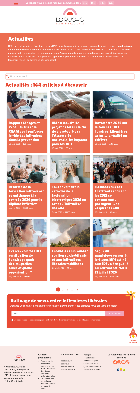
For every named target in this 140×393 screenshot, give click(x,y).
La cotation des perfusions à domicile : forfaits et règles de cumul (48, 384)
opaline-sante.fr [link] (67, 367)
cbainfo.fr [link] (65, 364)
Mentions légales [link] (91, 361)
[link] (115, 362)
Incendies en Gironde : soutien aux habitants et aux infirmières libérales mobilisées (70, 257)
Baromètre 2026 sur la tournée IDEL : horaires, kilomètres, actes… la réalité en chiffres (111, 131)
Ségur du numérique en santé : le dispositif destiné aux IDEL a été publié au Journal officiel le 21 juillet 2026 (111, 261)
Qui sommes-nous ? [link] (92, 366)
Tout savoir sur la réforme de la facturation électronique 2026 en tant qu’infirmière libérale (69, 197)
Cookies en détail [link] (91, 363)
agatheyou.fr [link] (66, 361)
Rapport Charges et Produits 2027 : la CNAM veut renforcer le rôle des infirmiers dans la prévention (26, 131)
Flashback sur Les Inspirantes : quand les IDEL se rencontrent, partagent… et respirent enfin (111, 197)
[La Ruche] (70, 16)
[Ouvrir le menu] (16, 4)
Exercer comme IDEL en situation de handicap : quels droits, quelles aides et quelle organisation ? (25, 261)
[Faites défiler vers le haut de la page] (133, 333)
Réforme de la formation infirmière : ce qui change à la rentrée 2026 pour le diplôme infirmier (26, 195)
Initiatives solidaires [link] (92, 369)
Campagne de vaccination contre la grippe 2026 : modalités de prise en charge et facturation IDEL (48, 368)
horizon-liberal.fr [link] (68, 369)
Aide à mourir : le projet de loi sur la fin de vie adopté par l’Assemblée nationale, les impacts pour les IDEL (69, 133)
